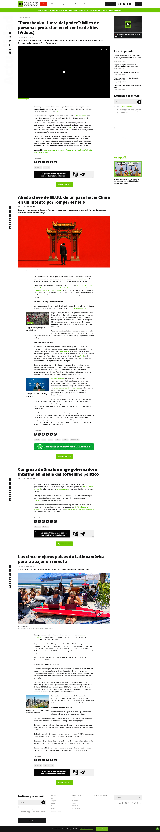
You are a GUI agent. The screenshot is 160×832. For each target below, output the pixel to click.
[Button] (102, 4)
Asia (44, 440)
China (50, 440)
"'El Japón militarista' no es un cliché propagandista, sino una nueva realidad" (36, 329)
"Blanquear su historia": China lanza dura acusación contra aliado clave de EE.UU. (37, 395)
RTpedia (53, 808)
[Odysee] (125, 803)
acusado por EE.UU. (64, 489)
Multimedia (82, 4)
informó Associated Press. (77, 308)
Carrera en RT (76, 808)
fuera (70, 127)
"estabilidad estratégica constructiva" (67, 388)
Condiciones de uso (77, 811)
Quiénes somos (76, 798)
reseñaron (37, 500)
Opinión (74, 4)
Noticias (51, 4)
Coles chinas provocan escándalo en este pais (127, 86)
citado (78, 644)
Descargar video (23, 100)
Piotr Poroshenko (80, 116)
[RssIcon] (140, 803)
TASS (57, 111)
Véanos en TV (110, 4)
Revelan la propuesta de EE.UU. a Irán (126, 72)
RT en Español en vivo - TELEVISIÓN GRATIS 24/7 (127, 35)
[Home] (20, 4)
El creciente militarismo (80, 279)
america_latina (49, 765)
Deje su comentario (64, 184)
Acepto (124, 106)
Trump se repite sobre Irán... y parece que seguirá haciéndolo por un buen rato (127, 181)
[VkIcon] (118, 4)
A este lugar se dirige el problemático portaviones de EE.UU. (126, 79)
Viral (57, 4)
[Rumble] (121, 4)
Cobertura (75, 805)
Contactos (75, 800)
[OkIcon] (133, 4)
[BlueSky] (130, 4)
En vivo (43, 4)
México (37, 527)
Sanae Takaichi (64, 351)
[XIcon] (124, 4)
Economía (38, 765)
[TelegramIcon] (127, 4)
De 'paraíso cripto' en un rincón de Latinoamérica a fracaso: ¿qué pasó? (126, 65)
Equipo (74, 803)
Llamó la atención (57, 379)
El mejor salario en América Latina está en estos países (37, 711)
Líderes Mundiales (56, 811)
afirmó (81, 356)
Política (65, 440)
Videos (53, 803)
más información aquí (86, 829)
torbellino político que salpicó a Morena (79, 509)
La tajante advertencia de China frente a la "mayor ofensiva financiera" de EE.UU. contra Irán (127, 57)
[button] (64, 72)
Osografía (120, 157)
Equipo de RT (94, 4)
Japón (57, 440)
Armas (37, 440)
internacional (74, 440)
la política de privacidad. (126, 106)
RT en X (32, 820)
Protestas (38, 167)
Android (96, 798)
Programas (64, 4)
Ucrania (47, 167)
